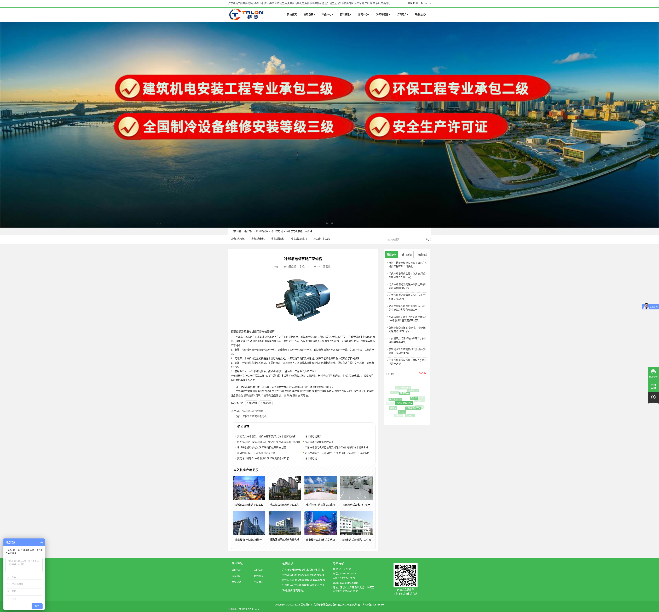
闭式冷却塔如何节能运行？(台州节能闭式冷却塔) (407, 297)
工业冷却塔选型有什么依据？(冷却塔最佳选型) (407, 362)
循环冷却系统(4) (400, 388)
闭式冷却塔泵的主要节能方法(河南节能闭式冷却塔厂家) (407, 275)
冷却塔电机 (277, 231)
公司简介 (402, 14)
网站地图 (413, 3)
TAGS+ (422, 373)
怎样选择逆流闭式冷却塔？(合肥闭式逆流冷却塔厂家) (407, 329)
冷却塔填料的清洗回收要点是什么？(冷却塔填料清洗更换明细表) (408, 318)
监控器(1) (404, 415)
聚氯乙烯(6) (413, 397)
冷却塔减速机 (299, 238)
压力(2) (414, 413)
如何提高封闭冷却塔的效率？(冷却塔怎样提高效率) (407, 340)
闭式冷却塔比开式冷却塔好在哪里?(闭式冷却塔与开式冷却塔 (337, 453)
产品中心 (326, 14)
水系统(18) (406, 390)
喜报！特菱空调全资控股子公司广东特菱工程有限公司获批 (408, 264)
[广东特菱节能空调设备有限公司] (246, 18)
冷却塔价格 (266, 403)
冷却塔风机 (238, 238)
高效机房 (250, 387)
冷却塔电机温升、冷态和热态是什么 (256, 453)
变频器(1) (395, 393)
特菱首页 (248, 231)
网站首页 (292, 14)
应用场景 (308, 14)
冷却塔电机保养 (313, 436)
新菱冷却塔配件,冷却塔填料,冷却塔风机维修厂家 (263, 458)
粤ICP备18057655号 (373, 604)
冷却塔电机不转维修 (252, 410)
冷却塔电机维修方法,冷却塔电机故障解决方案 (261, 447)
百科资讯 (345, 14)
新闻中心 (363, 14)
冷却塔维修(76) (402, 408)
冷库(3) (402, 398)
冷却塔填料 (278, 238)
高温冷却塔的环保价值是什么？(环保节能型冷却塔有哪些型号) (407, 308)
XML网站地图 (352, 604)
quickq (257, 609)
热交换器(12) (390, 399)
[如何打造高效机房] (329, 125)
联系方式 (426, 3)
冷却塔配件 (382, 14)
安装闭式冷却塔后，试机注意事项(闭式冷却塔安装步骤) (266, 436)
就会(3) (412, 388)
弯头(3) (394, 412)
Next (3, 124)
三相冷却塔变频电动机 (254, 416)
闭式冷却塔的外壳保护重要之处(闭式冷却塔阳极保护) (407, 286)
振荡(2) (411, 407)
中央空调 (236, 582)
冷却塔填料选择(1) (393, 403)
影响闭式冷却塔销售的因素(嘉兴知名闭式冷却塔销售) (407, 351)
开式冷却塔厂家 (246, 609)
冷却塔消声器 (321, 238)
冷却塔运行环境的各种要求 (319, 442)
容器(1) (420, 404)
